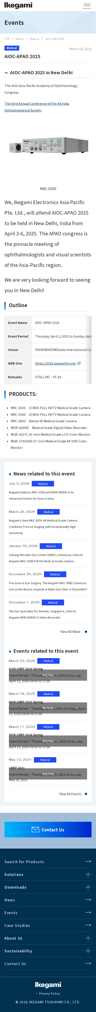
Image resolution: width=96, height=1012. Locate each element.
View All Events (70, 794)
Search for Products (24, 861)
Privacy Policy (49, 993)
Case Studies (17, 925)
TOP (6, 38)
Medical (34, 38)
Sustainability (18, 950)
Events (19, 38)
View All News (70, 631)
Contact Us (53, 829)
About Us (13, 938)
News (9, 899)
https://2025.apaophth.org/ (55, 363)
